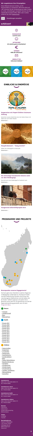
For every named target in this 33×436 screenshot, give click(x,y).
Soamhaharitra (6, 355)
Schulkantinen (6, 365)
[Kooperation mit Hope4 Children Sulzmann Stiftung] (16, 100)
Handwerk (5, 363)
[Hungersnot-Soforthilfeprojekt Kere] (16, 195)
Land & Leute (17, 35)
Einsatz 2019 (5, 326)
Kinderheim (5, 350)
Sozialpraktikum (7, 357)
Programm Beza (6, 305)
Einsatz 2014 (5, 335)
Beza (3, 315)
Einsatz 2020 (5, 325)
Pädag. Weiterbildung (8, 360)
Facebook (3, 416)
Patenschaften (6, 348)
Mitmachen (16, 42)
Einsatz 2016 (5, 332)
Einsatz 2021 (5, 323)
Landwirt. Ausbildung (8, 370)
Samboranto (6, 353)
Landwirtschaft (6, 313)
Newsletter (16, 59)
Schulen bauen (6, 367)
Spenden (16, 51)
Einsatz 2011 (5, 340)
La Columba (5, 351)
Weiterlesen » (4, 120)
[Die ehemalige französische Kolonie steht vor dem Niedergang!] (16, 163)
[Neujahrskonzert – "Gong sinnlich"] (16, 133)
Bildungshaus (6, 317)
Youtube (3, 417)
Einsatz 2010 (5, 342)
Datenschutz (15, 14)
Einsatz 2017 (5, 330)
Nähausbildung (6, 372)
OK (3, 18)
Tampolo (4, 312)
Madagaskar (16, 34)
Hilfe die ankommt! (16, 52)
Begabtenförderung (8, 362)
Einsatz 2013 (5, 337)
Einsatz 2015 (5, 333)
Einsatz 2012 (5, 338)
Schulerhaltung (6, 369)
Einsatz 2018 (5, 328)
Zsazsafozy (5, 374)
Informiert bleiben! (16, 61)
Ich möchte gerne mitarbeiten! (16, 44)
